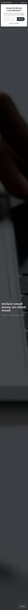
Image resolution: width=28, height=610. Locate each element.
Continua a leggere (14, 23)
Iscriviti (21, 19)
